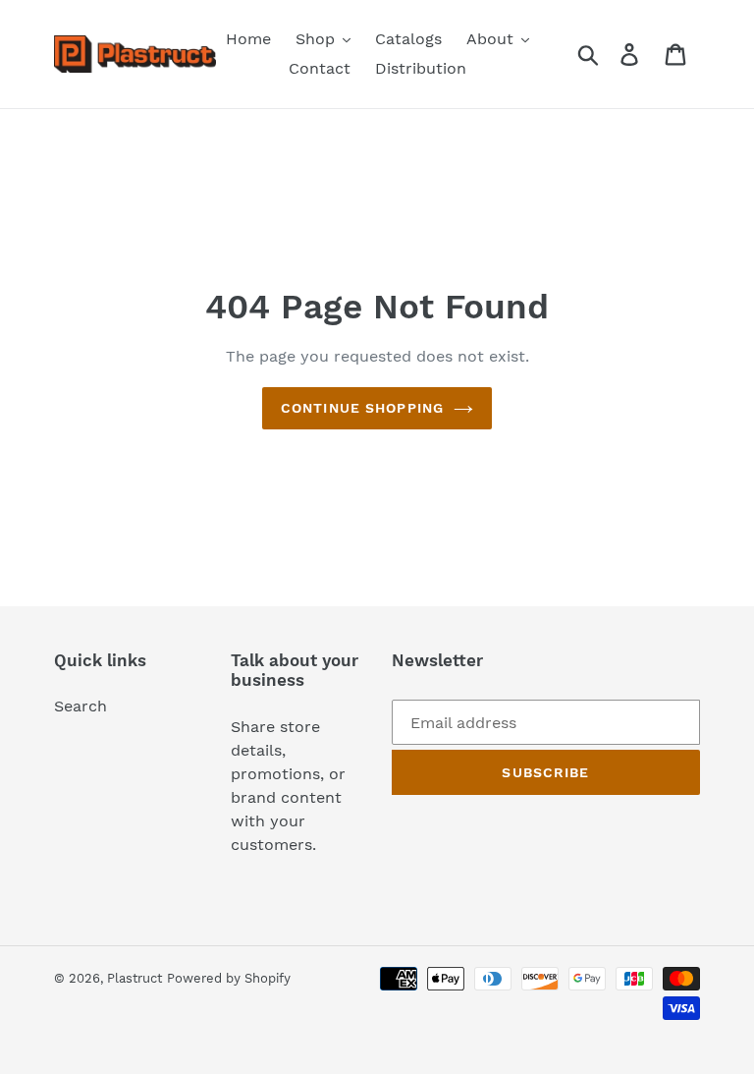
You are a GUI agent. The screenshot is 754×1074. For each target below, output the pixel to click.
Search (80, 706)
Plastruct (134, 978)
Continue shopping (362, 408)
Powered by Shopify (229, 978)
